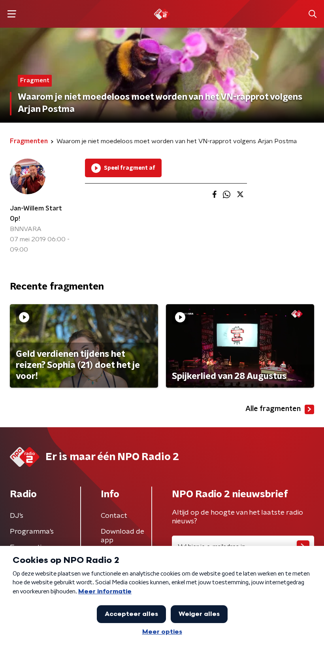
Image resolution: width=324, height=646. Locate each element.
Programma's (32, 531)
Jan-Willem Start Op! (36, 213)
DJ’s (16, 515)
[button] (11, 14)
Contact (114, 515)
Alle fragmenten (273, 409)
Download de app (122, 536)
